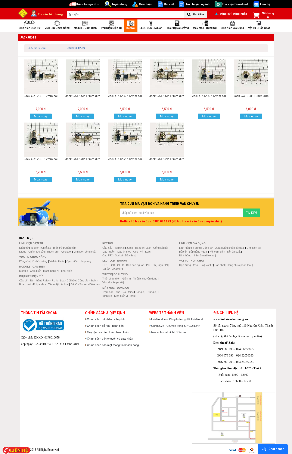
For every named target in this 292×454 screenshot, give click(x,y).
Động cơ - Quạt (211, 247)
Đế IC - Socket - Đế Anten (85, 284)
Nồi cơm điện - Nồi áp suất (224, 251)
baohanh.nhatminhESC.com (168, 332)
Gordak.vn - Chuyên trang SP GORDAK (175, 326)
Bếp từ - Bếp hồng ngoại (193, 251)
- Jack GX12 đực (36, 48)
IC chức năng (39, 261)
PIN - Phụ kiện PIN (157, 265)
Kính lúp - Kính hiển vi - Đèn (118, 295)
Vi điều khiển (57, 261)
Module (23, 270)
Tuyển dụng (119, 4)
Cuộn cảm (70, 247)
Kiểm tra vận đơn (87, 4)
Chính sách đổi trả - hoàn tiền (105, 326)
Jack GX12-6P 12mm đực (82, 96)
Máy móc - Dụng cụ (205, 28)
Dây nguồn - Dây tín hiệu (116, 251)
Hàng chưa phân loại (239, 265)
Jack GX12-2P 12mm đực (166, 159)
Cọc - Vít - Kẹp (141, 251)
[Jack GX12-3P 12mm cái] (41, 140)
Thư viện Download (235, 4)
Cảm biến (35, 270)
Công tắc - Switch (88, 280)
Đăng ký (225, 13)
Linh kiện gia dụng (232, 28)
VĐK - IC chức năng (57, 28)
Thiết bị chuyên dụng (145, 278)
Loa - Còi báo (68, 280)
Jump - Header (135, 247)
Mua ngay (40, 116)
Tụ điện (35, 247)
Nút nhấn (35, 280)
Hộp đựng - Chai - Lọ (191, 265)
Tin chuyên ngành (197, 4)
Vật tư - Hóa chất (259, 28)
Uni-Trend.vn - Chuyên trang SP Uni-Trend (177, 319)
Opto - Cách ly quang (78, 261)
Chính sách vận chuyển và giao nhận (110, 338)
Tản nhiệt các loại (58, 284)
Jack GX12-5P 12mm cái (125, 96)
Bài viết (169, 4)
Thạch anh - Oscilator (59, 251)
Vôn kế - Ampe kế (112, 282)
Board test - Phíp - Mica (32, 284)
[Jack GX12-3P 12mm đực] (83, 140)
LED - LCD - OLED (113, 265)
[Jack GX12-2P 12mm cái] (125, 140)
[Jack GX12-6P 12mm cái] (41, 76)
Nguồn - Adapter (111, 269)
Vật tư (209, 265)
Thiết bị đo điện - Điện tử (116, 278)
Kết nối (130, 28)
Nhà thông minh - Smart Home (196, 255)
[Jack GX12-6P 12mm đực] (83, 76)
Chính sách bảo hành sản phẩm (106, 319)
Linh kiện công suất (85, 251)
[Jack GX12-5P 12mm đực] (167, 76)
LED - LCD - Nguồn (151, 28)
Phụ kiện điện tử (111, 28)
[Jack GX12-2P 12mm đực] (167, 140)
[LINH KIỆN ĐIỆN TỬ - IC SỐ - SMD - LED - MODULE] (23, 12)
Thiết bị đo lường (178, 28)
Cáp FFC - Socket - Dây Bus (118, 255)
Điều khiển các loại (233, 247)
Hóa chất (219, 265)
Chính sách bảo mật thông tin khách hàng (113, 345)
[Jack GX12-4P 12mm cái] (209, 76)
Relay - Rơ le (50, 280)
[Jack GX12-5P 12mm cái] (125, 76)
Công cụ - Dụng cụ (146, 292)
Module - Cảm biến (85, 28)
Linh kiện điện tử (29, 28)
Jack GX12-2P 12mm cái (125, 159)
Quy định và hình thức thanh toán (107, 332)
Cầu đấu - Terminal (113, 247)
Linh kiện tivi (253, 247)
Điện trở (24, 247)
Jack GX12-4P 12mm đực (251, 96)
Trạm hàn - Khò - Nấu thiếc (118, 292)
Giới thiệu (145, 4)
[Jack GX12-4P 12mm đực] (251, 76)
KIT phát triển (64, 270)
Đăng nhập (240, 13)
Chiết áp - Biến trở (51, 247)
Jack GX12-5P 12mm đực (166, 96)
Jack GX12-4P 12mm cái (209, 96)
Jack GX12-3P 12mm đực (82, 159)
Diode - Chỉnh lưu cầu (32, 251)
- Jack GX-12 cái (75, 48)
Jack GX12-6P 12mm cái (41, 96)
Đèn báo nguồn (135, 265)
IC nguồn (24, 261)
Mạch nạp (49, 270)
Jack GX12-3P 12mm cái (41, 159)
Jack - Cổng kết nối (157, 247)
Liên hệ (265, 4)
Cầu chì (23, 280)
